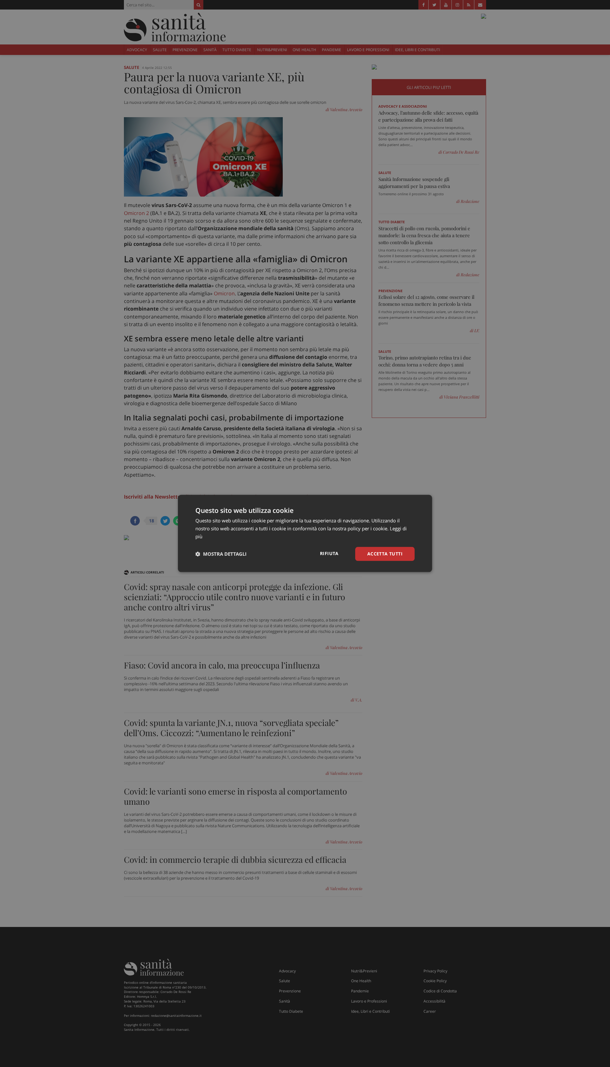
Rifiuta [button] (329, 553)
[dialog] (305, 533)
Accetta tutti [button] (385, 554)
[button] (221, 553)
